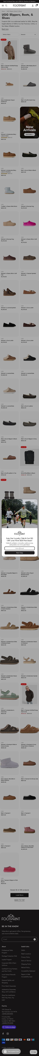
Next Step (19, 553)
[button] (36, 5)
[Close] (36, 501)
